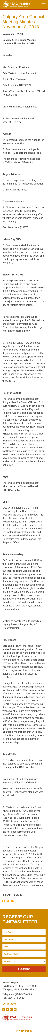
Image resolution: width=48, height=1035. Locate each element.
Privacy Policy (24, 1030)
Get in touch (9, 1003)
